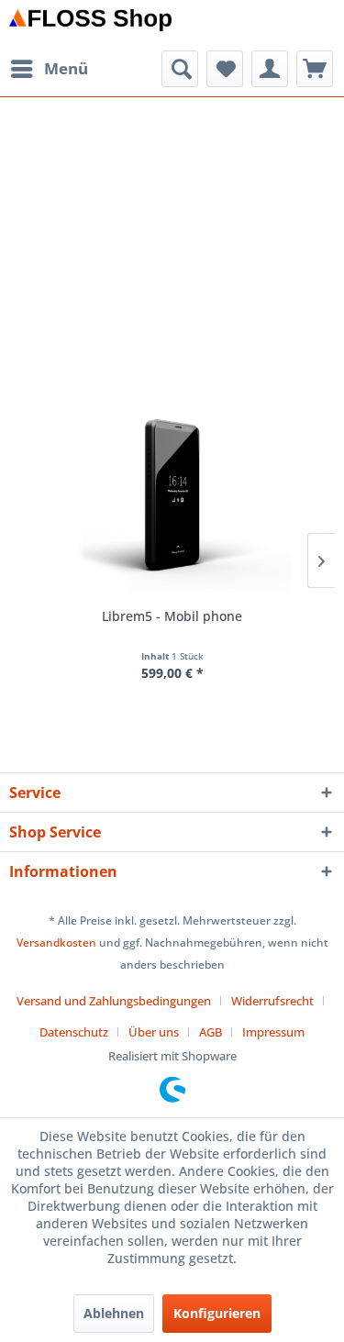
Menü (66, 68)
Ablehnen (113, 1313)
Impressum (273, 1032)
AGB (210, 1032)
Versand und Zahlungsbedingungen (114, 1001)
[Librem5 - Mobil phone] (172, 494)
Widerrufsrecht (272, 1001)
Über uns (153, 1032)
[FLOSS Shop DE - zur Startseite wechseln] (90, 25)
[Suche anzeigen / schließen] (179, 68)
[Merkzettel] (224, 68)
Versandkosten (56, 942)
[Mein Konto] (269, 68)
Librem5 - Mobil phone (172, 616)
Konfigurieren (217, 1313)
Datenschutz (73, 1032)
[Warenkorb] (314, 68)
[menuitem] (48, 68)
